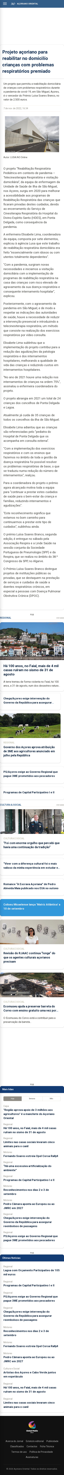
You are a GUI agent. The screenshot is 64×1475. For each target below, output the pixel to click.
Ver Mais (60, 618)
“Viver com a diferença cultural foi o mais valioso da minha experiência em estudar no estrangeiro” (31, 867)
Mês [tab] (51, 1099)
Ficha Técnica (47, 1446)
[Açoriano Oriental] (32, 1433)
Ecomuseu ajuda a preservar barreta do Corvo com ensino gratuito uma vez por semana (29, 1010)
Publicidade (52, 1441)
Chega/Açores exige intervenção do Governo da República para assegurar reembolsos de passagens (27, 702)
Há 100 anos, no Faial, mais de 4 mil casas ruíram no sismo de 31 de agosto (31, 670)
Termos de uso (19, 1452)
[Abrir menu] (5, 4)
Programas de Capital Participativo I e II (28, 792)
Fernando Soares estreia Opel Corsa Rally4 (30, 1156)
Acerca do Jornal (14, 1441)
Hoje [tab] (12, 1099)
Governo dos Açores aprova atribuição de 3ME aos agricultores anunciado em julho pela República (29, 751)
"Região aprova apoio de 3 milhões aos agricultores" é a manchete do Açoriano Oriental (28, 1114)
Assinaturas (32, 1457)
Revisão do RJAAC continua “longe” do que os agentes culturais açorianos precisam (29, 957)
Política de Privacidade (41, 1452)
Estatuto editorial (35, 1441)
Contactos (32, 1446)
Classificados (17, 1446)
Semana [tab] (32, 1099)
